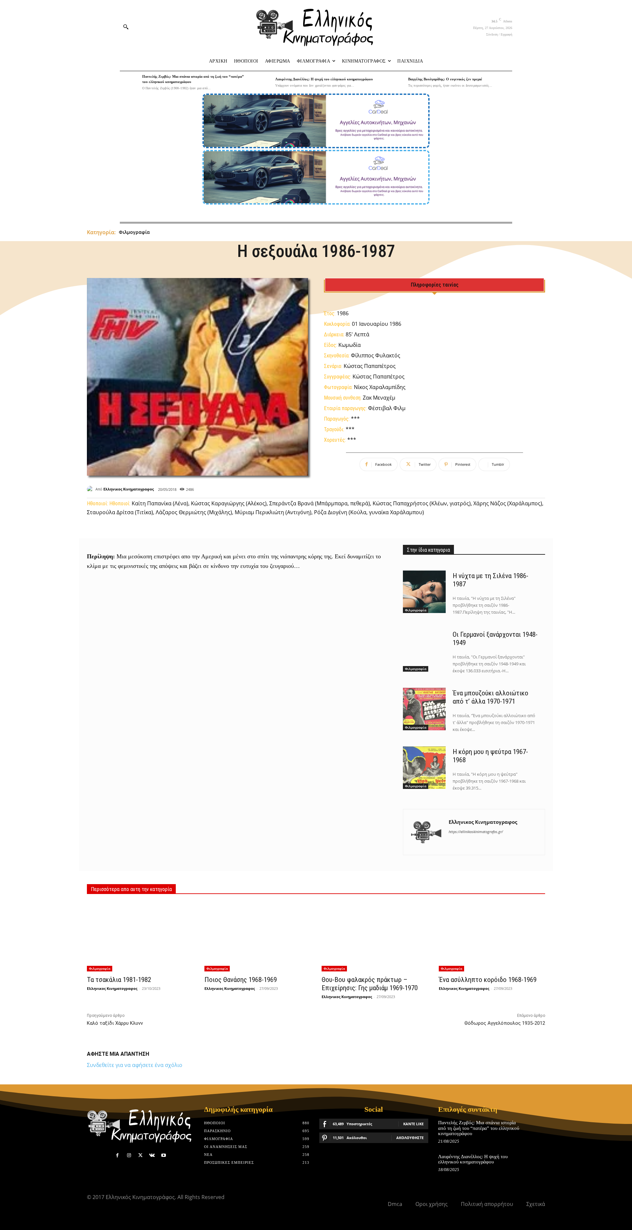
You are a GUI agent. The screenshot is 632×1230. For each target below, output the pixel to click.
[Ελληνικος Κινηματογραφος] (91, 489)
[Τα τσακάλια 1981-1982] (140, 937)
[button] (126, 27)
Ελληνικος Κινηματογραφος (128, 489)
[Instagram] (129, 1155)
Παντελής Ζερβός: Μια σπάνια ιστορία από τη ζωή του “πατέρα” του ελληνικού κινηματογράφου (478, 1128)
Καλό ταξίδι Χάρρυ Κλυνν (115, 1023)
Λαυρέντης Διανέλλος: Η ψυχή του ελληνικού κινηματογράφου (324, 79)
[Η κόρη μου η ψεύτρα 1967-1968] (424, 767)
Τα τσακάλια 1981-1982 (119, 980)
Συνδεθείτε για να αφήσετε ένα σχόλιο (134, 1065)
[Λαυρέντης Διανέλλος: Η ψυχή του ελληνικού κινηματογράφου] (262, 82)
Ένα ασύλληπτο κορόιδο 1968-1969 (488, 980)
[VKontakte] (152, 1155)
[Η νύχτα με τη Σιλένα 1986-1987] (424, 592)
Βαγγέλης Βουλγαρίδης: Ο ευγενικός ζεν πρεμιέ (445, 79)
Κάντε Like (413, 1123)
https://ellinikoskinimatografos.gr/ (476, 831)
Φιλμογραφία (134, 232)
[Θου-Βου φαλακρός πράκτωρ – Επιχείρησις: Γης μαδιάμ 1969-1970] (375, 937)
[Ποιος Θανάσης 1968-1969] (257, 937)
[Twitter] (140, 1155)
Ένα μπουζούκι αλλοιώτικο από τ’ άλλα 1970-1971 (490, 697)
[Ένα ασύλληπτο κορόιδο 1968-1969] (492, 937)
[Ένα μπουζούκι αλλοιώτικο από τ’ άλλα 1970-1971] (424, 709)
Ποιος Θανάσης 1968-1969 (240, 980)
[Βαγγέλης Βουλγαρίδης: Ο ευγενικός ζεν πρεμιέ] (395, 82)
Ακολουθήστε (410, 1137)
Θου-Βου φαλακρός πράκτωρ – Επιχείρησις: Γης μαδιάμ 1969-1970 (370, 984)
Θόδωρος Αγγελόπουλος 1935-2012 (504, 1023)
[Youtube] (164, 1155)
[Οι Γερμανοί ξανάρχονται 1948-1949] (424, 650)
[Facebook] (117, 1155)
